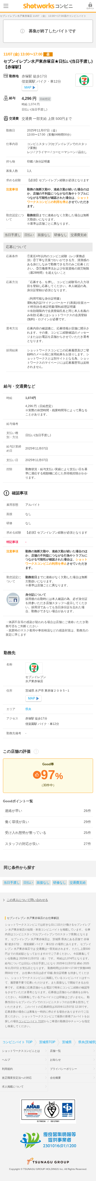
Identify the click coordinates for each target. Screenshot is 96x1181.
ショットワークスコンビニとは (21, 1050)
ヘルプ (6, 1059)
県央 (28, 709)
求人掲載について (13, 1086)
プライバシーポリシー (63, 1068)
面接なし (43, 882)
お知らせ (55, 1059)
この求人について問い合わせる (27, 900)
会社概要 (55, 1077)
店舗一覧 (55, 1050)
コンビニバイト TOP (31, 1021)
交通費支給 (78, 882)
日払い (28, 882)
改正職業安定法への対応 (17, 1077)
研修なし (59, 882)
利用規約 (7, 1068)
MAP (28, 87)
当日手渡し (12, 882)
